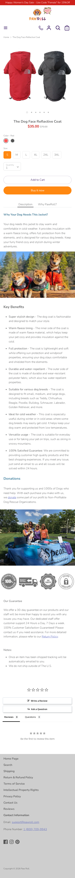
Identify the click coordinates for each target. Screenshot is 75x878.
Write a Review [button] (39, 700)
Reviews (8, 809)
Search (7, 765)
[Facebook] (5, 842)
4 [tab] (39, 112)
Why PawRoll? (47, 204)
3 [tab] (35, 112)
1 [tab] (27, 112)
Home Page (10, 759)
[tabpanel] (37, 75)
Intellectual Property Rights (21, 790)
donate (12, 497)
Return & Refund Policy (18, 777)
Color (8, 135)
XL (35, 155)
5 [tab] (44, 112)
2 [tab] (31, 112)
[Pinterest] (17, 842)
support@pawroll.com (25, 822)
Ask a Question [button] (39, 709)
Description (25, 204)
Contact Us (10, 803)
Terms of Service (14, 784)
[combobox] (12, 166)
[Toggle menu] (5, 28)
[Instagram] (11, 842)
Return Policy (50, 636)
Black (12, 140)
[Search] (57, 26)
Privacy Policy (12, 796)
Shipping (9, 771)
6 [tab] (48, 112)
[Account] (48, 26)
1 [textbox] (7, 168)
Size (5, 148)
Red (5, 140)
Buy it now (37, 190)
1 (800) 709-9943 (35, 829)
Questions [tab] (30, 717)
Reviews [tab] (8, 717)
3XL (56, 155)
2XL (45, 155)
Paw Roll (25, 868)
